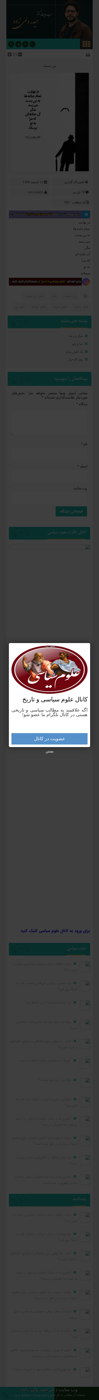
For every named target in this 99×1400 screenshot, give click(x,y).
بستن (50, 751)
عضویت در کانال (49, 738)
